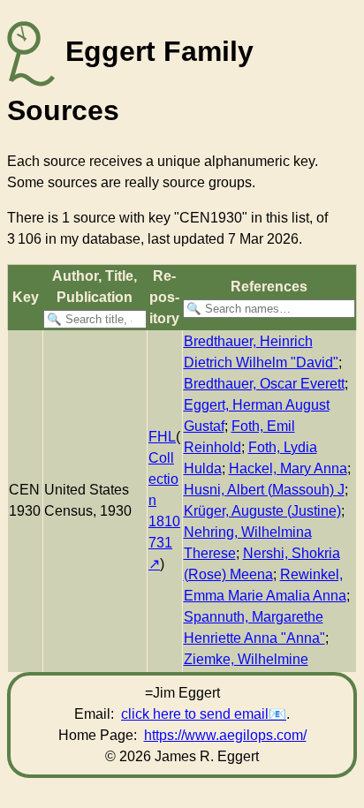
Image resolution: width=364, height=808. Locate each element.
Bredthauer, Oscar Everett (264, 383)
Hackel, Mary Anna (288, 468)
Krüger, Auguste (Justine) (262, 510)
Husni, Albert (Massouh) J (264, 489)
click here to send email (195, 713)
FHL (162, 436)
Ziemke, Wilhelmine (246, 659)
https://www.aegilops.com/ (225, 735)
